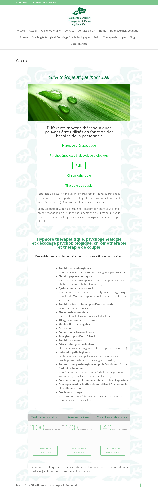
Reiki (96, 37)
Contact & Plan (86, 31)
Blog (132, 37)
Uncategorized (79, 44)
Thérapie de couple (114, 37)
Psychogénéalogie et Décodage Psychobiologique (61, 37)
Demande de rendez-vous (45, 450)
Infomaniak (70, 485)
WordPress (37, 485)
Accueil (21, 31)
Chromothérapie (51, 31)
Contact (69, 31)
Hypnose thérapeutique (124, 31)
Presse (24, 37)
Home (102, 31)
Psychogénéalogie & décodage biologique (79, 155)
